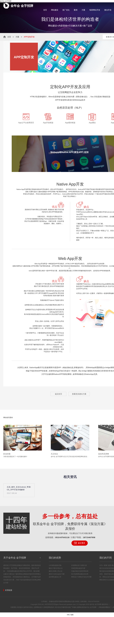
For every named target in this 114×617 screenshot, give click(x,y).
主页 (9, 37)
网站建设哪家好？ (105, 607)
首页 (45, 10)
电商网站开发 (94, 10)
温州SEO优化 (28, 607)
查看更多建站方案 (79, 394)
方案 (83, 10)
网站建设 (54, 10)
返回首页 (58, 394)
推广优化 (66, 10)
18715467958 (89, 537)
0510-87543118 (62, 537)
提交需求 (81, 543)
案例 (75, 10)
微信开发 (107, 10)
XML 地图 (70, 615)
